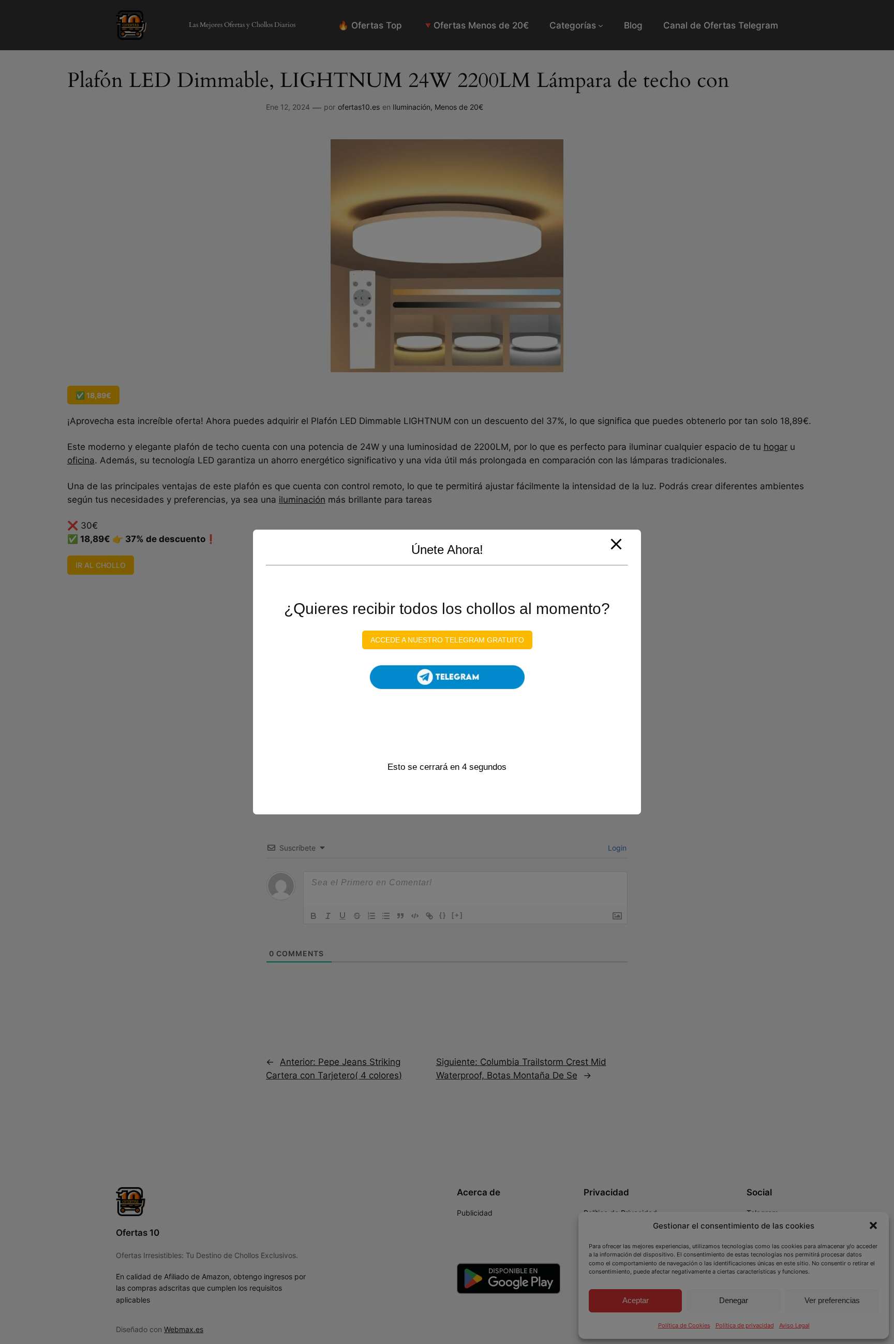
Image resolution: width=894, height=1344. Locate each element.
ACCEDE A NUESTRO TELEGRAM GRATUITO (447, 640)
